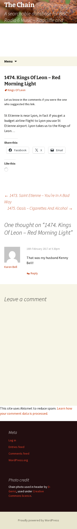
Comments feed (19, 453)
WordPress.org (18, 460)
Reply (34, 273)
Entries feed (16, 447)
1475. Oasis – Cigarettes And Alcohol (40, 208)
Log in (12, 440)
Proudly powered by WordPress (38, 520)
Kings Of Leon (16, 90)
